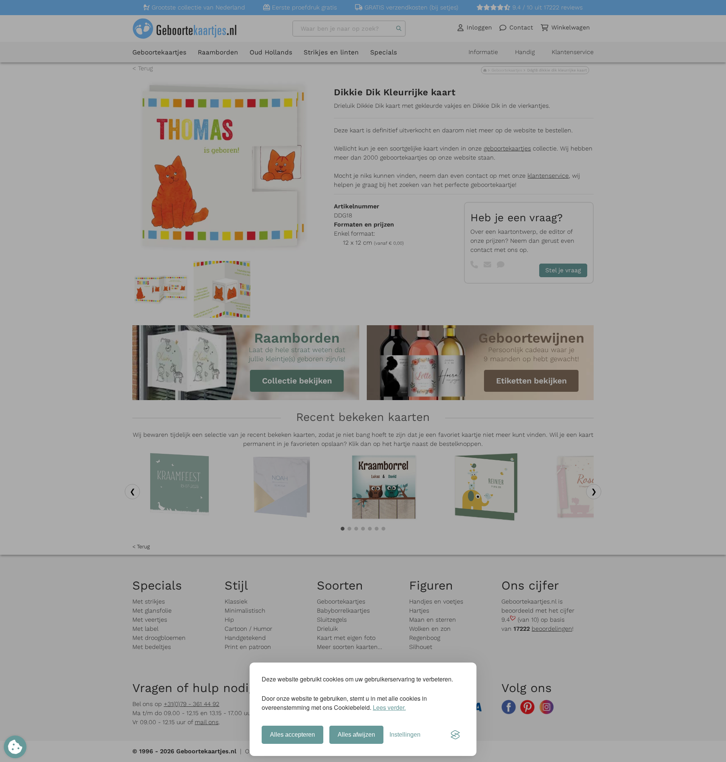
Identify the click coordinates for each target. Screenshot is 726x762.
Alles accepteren (292, 734)
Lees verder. (389, 707)
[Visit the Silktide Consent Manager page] (455, 735)
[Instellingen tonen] (15, 747)
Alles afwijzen (356, 734)
